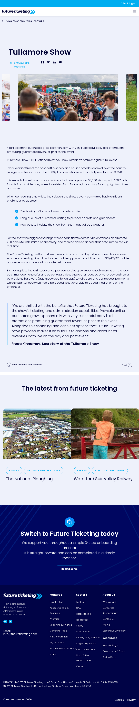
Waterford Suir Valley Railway (103, 479)
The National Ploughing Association (29, 479)
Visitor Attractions (110, 470)
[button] (134, 11)
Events (14, 470)
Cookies (119, 700)
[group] (37, 448)
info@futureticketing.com (20, 634)
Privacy (131, 700)
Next (124, 365)
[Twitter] (10, 621)
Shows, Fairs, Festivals (43, 470)
